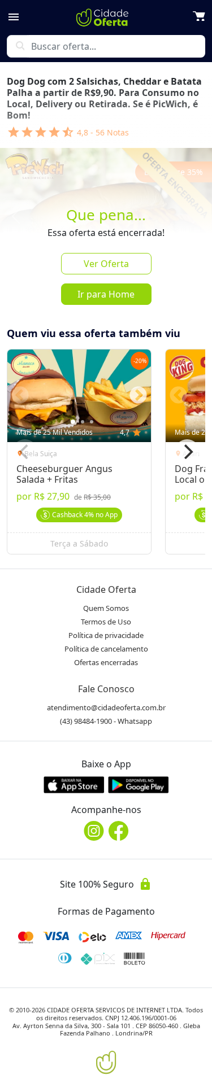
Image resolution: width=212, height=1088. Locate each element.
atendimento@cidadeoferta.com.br (106, 707)
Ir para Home (106, 294)
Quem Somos (106, 608)
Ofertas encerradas (106, 662)
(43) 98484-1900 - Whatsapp (106, 721)
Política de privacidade (106, 635)
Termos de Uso (106, 622)
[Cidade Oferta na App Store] (74, 784)
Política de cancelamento (106, 649)
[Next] (187, 451)
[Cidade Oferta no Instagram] (94, 831)
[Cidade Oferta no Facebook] (119, 831)
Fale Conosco (106, 689)
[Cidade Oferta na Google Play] (138, 784)
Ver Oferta (106, 263)
